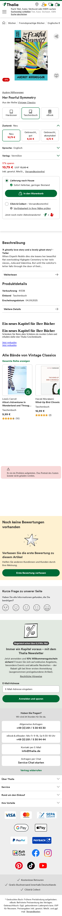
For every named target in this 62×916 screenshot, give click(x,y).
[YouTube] (43, 866)
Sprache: (12, 147)
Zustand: (10, 125)
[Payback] (42, 841)
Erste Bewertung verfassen (31, 572)
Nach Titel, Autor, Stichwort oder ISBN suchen (33, 9)
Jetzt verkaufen (9, 342)
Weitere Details (12, 309)
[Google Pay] (21, 828)
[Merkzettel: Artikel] (50, 4)
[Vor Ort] (37, 4)
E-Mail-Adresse (10, 683)
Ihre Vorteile (8, 803)
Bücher (12, 23)
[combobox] (7, 180)
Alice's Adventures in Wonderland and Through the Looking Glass (17, 392)
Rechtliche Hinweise (31, 676)
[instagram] (48, 853)
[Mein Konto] (43, 4)
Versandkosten (33, 911)
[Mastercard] (26, 815)
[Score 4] (36, 607)
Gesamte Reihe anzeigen (16, 361)
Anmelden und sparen (31, 698)
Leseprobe (56, 76)
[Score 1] (5, 607)
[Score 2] (16, 607)
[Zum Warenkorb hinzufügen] (28, 391)
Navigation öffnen (4, 11)
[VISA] (10, 815)
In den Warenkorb (33, 193)
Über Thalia (8, 779)
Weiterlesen (10, 274)
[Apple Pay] (40, 828)
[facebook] (36, 853)
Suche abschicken (19, 14)
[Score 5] (47, 607)
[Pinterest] (19, 866)
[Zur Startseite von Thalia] (17, 4)
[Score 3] (26, 607)
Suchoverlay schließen (21, 12)
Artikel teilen (56, 36)
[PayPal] (18, 841)
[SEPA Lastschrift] (46, 815)
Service (6, 787)
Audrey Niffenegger (13, 92)
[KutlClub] (18, 853)
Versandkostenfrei (35, 171)
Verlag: (12, 155)
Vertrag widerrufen (31, 770)
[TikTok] (31, 866)
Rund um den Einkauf (13, 795)
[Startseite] (3, 22)
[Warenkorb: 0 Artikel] (57, 4)
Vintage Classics (27, 102)
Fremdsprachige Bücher (32, 23)
